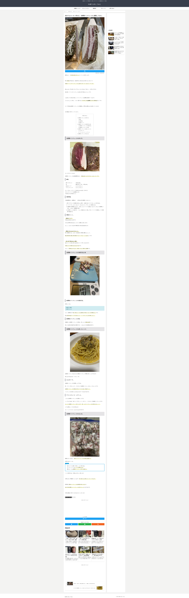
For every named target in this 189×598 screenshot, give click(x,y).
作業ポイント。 (82, 122)
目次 (83, 115)
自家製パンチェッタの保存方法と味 (84, 124)
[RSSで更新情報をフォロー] (98, 524)
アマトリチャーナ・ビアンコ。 (84, 132)
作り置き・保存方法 (68, 497)
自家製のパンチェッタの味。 (84, 127)
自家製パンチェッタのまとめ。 (83, 133)
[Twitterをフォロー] (71, 524)
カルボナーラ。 (82, 130)
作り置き (74, 497)
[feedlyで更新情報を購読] (84, 524)
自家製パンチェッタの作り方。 (83, 117)
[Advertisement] (84, 508)
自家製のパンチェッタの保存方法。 (85, 125)
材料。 (80, 119)
